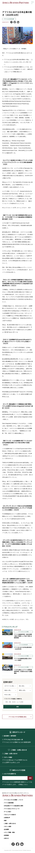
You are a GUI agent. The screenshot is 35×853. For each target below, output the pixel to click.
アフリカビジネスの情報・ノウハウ (13, 800)
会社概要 (6, 829)
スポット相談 (8, 757)
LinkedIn (18, 22)
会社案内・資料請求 (10, 736)
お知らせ (6, 838)
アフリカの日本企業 (9, 19)
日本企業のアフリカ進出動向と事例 (13, 806)
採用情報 (6, 835)
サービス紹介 (7, 811)
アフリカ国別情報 (9, 803)
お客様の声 (7, 817)
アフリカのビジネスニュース (11, 808)
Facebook (15, 22)
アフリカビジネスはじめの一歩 (13, 739)
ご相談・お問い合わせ (10, 753)
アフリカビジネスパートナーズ (15, 3)
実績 (5, 820)
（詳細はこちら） (23, 784)
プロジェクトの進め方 (10, 814)
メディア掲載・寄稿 (9, 832)
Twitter (13, 844)
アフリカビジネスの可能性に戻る (17, 717)
